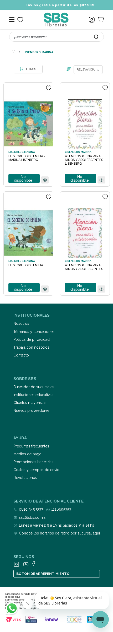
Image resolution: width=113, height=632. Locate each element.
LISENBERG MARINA (38, 52)
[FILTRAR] (28, 69)
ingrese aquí (12, 597)
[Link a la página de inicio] (14, 52)
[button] (45, 180)
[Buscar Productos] (96, 36)
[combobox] (56, 37)
